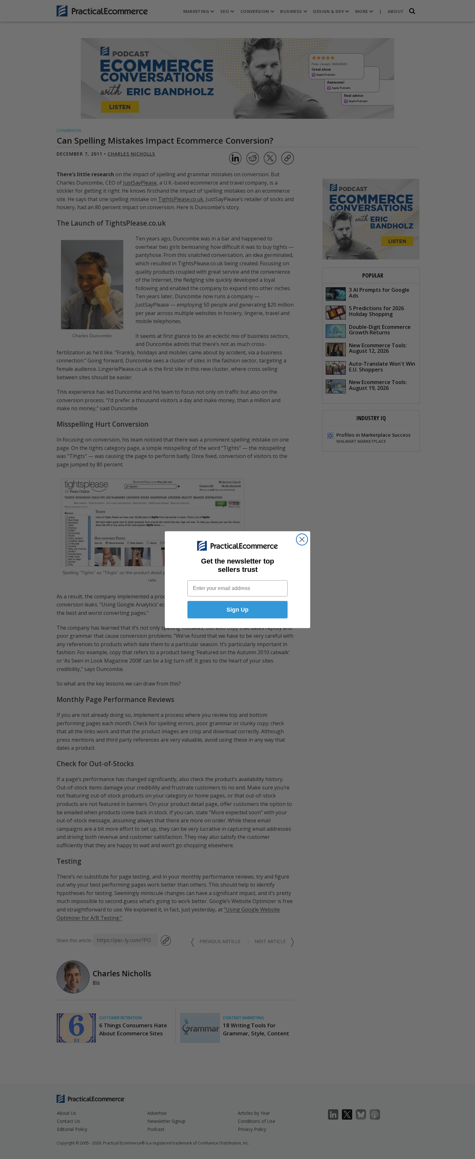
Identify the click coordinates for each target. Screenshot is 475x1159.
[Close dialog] (302, 539)
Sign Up (237, 609)
